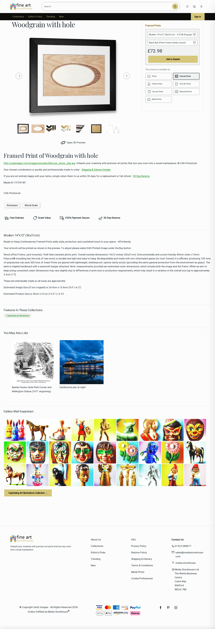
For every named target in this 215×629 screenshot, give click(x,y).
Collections (18, 16)
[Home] (23, 6)
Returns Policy (139, 552)
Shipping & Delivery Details (96, 169)
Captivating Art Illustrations (18, 315)
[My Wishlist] (187, 6)
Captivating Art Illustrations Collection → (28, 493)
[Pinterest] (168, 609)
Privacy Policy (138, 546)
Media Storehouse (58, 611)
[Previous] (19, 76)
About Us (96, 539)
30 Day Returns (141, 176)
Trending (50, 16)
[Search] (175, 6)
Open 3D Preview (75, 142)
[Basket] (194, 6)
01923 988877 (183, 546)
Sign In (198, 16)
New (61, 16)
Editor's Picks (35, 16)
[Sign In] (201, 6)
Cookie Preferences (142, 578)
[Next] (126, 76)
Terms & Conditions (142, 565)
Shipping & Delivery (141, 558)
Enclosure (12, 205)
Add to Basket (173, 59)
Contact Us (177, 539)
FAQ (133, 539)
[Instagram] (175, 609)
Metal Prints (137, 571)
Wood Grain (31, 205)
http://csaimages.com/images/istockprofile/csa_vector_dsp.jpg (39, 163)
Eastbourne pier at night (73, 387)
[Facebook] (160, 609)
